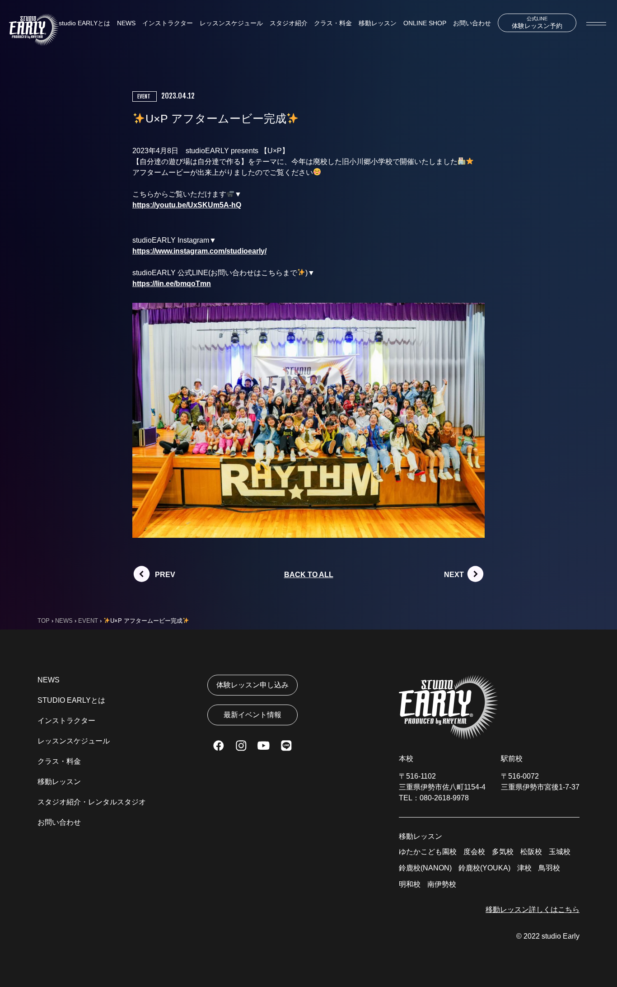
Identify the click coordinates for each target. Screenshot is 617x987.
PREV (165, 574)
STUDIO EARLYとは (71, 700)
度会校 (474, 851)
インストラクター (167, 23)
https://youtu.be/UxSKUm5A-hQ (186, 205)
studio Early (561, 936)
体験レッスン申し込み (252, 685)
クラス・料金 (333, 23)
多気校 (503, 851)
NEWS (126, 23)
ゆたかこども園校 (428, 851)
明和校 (410, 884)
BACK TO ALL (308, 574)
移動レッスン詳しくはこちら (533, 909)
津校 (524, 868)
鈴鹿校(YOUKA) (484, 868)
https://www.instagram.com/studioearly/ (199, 251)
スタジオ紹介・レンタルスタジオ (91, 802)
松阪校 (531, 851)
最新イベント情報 (252, 715)
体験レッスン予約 (537, 22)
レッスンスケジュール (231, 23)
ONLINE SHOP (424, 23)
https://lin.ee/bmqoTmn (171, 283)
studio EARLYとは (84, 23)
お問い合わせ (472, 23)
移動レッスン (378, 23)
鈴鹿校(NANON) (425, 868)
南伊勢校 (441, 884)
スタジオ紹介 (289, 23)
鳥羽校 (549, 868)
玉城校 (559, 851)
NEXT (454, 574)
